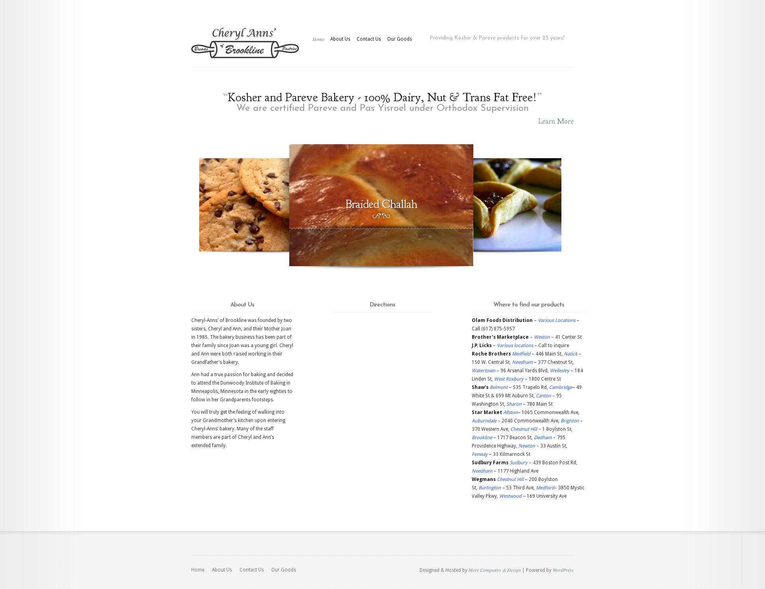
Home (318, 39)
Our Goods (399, 39)
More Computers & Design (495, 570)
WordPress (563, 570)
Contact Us (369, 39)
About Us (340, 39)
